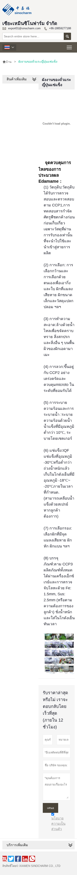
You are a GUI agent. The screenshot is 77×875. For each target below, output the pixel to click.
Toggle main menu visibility (69, 47)
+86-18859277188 (60, 28)
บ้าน (7, 61)
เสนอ (50, 808)
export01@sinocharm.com (24, 28)
